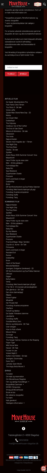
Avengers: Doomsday (14, 359)
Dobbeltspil (10, 121)
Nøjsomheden (11, 139)
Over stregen (11, 327)
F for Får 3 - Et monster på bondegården (21, 287)
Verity (8, 282)
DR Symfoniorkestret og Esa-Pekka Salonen (23, 187)
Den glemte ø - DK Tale (15, 290)
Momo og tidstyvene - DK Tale (17, 324)
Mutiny (8, 115)
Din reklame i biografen (15, 395)
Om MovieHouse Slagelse (16, 379)
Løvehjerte (10, 316)
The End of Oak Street (14, 129)
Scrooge (9, 335)
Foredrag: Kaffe (12, 195)
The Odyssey (11, 123)
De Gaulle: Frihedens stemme (17, 313)
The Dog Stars (11, 147)
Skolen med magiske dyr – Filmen (19, 142)
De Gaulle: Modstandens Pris (17, 102)
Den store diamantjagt (14, 292)
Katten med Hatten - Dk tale (16, 356)
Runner (8, 255)
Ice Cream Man (12, 118)
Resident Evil (11, 253)
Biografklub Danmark (14, 384)
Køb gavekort (11, 400)
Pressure (9, 176)
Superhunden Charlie (14, 174)
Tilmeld (11, 74)
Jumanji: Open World (14, 364)
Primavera (10, 247)
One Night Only (11, 144)
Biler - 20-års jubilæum (14, 163)
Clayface (9, 308)
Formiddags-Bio (12, 166)
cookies (37, 455)
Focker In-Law (11, 351)
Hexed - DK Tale (12, 348)
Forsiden (9, 374)
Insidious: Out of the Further (16, 126)
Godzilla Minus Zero (13, 321)
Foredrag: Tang (12, 197)
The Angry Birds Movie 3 (15, 366)
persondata (29, 455)
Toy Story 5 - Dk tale (14, 107)
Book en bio (10, 392)
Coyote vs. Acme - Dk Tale (16, 245)
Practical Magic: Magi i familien (18, 242)
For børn (9, 398)
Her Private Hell (12, 303)
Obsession (10, 134)
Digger (8, 276)
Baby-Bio (9, 168)
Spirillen (9, 152)
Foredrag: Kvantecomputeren (17, 192)
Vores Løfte (10, 110)
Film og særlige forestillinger (17, 382)
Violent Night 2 (11, 353)
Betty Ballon (10, 279)
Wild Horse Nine (12, 345)
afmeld (23, 74)
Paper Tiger (10, 343)
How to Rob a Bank (13, 329)
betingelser (20, 455)
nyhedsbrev (11, 455)
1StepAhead (27, 463)
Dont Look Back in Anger (15, 179)
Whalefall (9, 300)
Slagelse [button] (20, 3)
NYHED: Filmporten (13, 387)
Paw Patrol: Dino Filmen (15, 105)
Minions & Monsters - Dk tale (17, 131)
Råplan (8, 295)
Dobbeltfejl (10, 182)
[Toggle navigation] (44, 4)
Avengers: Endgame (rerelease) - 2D (20, 268)
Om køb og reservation (15, 377)
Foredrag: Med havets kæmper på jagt (20, 189)
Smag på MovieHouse (14, 390)
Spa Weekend (11, 171)
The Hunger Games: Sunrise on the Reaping (22, 340)
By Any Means (11, 231)
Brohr (8, 184)
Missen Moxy (11, 332)
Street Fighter (11, 298)
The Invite (9, 136)
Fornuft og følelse (13, 311)
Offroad (9, 274)
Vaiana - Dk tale (12, 150)
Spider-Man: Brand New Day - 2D (18, 113)
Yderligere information (14, 403)
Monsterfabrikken (12, 266)
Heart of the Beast (13, 263)
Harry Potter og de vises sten (17, 160)
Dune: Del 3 (10, 361)
